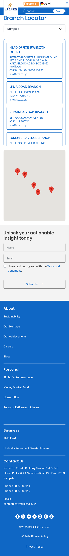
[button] (33, 185)
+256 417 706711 (19, 121)
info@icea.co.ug (18, 74)
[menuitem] (34, 316)
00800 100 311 (36, 70)
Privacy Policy (34, 546)
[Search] (59, 11)
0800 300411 (22, 485)
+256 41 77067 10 (20, 95)
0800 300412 (22, 490)
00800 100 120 (18, 70)
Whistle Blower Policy (34, 536)
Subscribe (32, 284)
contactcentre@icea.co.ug (20, 503)
